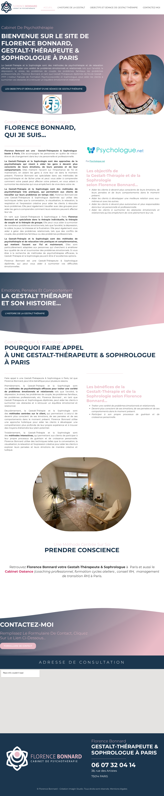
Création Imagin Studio (71, 789)
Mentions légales (118, 789)
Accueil (47, 7)
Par (95, 161)
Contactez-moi (151, 7)
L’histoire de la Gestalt (71, 7)
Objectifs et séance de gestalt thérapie (114, 7)
